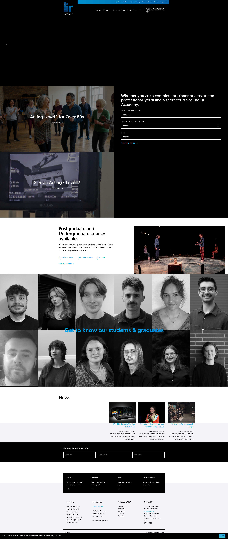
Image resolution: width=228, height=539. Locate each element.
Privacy (163, 532)
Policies (156, 2)
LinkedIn (121, 516)
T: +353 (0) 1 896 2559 (151, 509)
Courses (98, 10)
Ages (123, 133)
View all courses (65, 264)
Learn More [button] (57, 536)
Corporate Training (135, 2)
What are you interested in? (130, 111)
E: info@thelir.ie (149, 511)
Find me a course (128, 143)
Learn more (56, 123)
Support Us (137, 10)
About (129, 10)
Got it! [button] (222, 536)
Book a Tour (124, 2)
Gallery (144, 2)
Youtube (121, 513)
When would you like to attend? (132, 122)
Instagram (121, 511)
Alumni (117, 2)
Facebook (121, 509)
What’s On (106, 10)
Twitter (120, 506)
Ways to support (97, 506)
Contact (150, 2)
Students (122, 10)
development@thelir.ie (100, 521)
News (114, 10)
